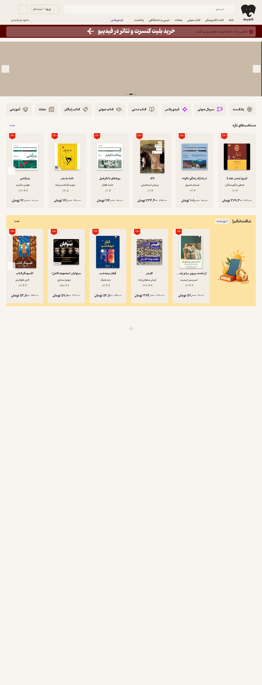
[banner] (131, 31)
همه (12, 125)
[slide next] (5, 69)
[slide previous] (256, 69)
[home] (248, 13)
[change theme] (10, 9)
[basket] (23, 9)
